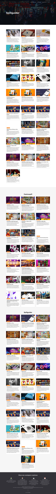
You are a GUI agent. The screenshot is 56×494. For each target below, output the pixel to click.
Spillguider (39, 2)
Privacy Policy (29, 486)
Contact (26, 486)
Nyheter (49, 2)
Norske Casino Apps (33, 2)
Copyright (32, 486)
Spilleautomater (44, 2)
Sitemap (23, 486)
